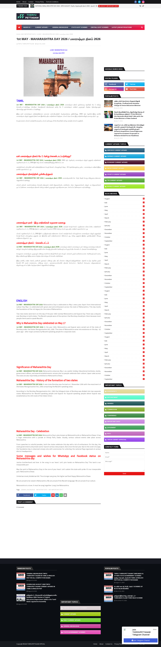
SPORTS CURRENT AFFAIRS (116, 174)
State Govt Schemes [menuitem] (79, 27)
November (124, 233)
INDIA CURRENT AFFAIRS (115, 168)
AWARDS (110, 403)
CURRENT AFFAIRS (69, 614)
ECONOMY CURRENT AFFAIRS (117, 162)
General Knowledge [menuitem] (60, 27)
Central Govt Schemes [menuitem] (99, 27)
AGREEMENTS (112, 391)
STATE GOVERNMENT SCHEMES (74, 632)
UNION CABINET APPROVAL (116, 440)
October (124, 237)
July (124, 203)
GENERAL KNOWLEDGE (28, 490)
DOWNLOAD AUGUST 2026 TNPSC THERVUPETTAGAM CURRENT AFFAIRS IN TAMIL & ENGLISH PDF (41, 586)
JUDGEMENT (111, 428)
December (124, 229)
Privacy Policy (39, 2)
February (124, 222)
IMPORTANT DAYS (41, 490)
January (124, 226)
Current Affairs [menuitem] (41, 27)
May (124, 210)
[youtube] (135, 89)
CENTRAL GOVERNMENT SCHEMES (75, 608)
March (124, 218)
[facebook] (135, 1)
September (124, 241)
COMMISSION (112, 409)
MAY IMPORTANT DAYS (28, 34)
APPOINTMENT (112, 397)
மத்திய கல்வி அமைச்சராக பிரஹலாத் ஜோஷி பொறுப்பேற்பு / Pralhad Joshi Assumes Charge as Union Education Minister (127, 103)
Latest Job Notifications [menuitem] (122, 27)
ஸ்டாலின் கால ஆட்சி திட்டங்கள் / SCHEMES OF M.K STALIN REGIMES (128, 587)
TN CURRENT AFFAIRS (114, 180)
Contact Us (108, 644)
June (124, 206)
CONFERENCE (111, 415)
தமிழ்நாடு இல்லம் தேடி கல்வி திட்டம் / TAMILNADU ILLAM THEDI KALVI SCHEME (128, 597)
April (124, 214)
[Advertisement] (105, 16)
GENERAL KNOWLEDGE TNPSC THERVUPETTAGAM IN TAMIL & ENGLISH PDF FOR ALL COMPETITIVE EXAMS (69, 6)
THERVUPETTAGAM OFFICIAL (36, 644)
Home (18, 2)
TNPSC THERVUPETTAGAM (26, 44)
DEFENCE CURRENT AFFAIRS (116, 156)
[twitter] (139, 1)
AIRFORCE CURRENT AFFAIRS (117, 150)
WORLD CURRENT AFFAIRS (116, 186)
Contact (30, 2)
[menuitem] (19, 27)
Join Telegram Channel (141, 640)
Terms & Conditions (52, 2)
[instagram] (143, 1)
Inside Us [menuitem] (26, 27)
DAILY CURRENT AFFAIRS (71, 620)
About (24, 2)
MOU (109, 434)
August (124, 199)
